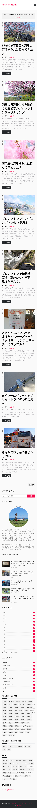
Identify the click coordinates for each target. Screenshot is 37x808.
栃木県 (5, 723)
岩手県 (11, 716)
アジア (5, 746)
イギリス (11, 746)
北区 (10, 704)
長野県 (11, 732)
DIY (18, 691)
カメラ (19, 688)
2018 (19, 631)
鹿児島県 (11, 735)
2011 (19, 651)
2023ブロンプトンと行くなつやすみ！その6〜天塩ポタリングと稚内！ (22, 590)
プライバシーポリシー (27, 803)
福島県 (5, 729)
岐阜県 (29, 713)
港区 (28, 723)
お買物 (19, 672)
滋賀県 (5, 726)
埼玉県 (17, 707)
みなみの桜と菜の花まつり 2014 (17, 454)
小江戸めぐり (26, 776)
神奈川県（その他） (26, 726)
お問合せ (19, 805)
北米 (4, 749)
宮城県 (11, 713)
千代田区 (22, 704)
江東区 (17, 723)
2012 (19, 648)
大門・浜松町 (18, 710)
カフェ (31, 763)
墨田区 (23, 707)
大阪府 (26, 710)
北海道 (15, 704)
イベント (24, 763)
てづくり (11, 763)
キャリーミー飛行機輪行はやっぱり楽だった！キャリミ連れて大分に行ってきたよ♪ (22, 598)
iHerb (30, 760)
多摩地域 (29, 707)
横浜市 (11, 723)
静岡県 (27, 732)
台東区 (5, 707)
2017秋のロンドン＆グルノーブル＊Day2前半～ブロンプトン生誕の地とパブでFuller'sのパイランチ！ (22, 573)
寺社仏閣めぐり (7, 776)
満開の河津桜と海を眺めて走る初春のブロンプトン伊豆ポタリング (17, 108)
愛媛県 (29, 716)
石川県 (17, 726)
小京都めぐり (17, 776)
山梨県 (23, 713)
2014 (19, 642)
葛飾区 (29, 729)
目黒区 (11, 726)
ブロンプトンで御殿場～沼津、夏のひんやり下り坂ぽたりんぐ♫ (17, 277)
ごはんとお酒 (19, 665)
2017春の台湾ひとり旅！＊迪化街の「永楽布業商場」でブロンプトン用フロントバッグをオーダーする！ (22, 563)
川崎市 (17, 716)
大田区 (11, 710)
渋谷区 (23, 723)
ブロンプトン (23, 769)
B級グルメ (5, 760)
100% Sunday (14, 803)
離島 (16, 732)
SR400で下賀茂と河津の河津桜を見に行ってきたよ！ (17, 49)
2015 (19, 640)
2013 (19, 645)
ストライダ (23, 766)
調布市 (5, 732)
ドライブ (15, 769)
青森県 (21, 732)
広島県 (23, 716)
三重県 (5, 701)
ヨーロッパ (27, 746)
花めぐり (5, 779)
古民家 (31, 769)
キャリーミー (6, 766)
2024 (19, 612)
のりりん (4, 57)
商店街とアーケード (8, 773)
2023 (19, 615)
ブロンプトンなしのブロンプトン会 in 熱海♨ (17, 220)
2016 (19, 637)
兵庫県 (5, 704)
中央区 (18, 701)
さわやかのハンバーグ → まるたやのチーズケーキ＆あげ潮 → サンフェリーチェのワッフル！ (18, 338)
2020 (19, 625)
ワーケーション (19, 681)
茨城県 (23, 729)
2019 (19, 628)
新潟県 (23, 719)
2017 (19, 634)
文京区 (11, 719)
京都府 (30, 701)
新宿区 (17, 719)
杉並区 (29, 719)
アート (18, 763)
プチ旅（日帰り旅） (19, 678)
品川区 (11, 707)
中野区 (24, 701)
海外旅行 (19, 668)
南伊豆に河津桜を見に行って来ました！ (17, 165)
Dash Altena (18, 760)
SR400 (25, 760)
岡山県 (5, 716)
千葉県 (29, 704)
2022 (19, 618)
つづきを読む (6, 73)
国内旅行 (19, 662)
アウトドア (19, 675)
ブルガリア (19, 746)
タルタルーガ (6, 769)
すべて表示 (18, 17)
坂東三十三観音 (20, 773)
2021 (19, 621)
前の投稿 (31, 485)
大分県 (5, 710)
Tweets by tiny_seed (8, 790)
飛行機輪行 (13, 779)
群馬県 (17, 729)
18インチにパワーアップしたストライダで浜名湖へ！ (17, 399)
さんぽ (5, 763)
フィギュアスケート (19, 684)
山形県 (17, 713)
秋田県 (11, 729)
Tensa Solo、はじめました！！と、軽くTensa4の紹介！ (22, 582)
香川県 (5, 735)
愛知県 (5, 719)
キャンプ (15, 766)
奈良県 (5, 713)
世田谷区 (11, 701)
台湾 (9, 749)
